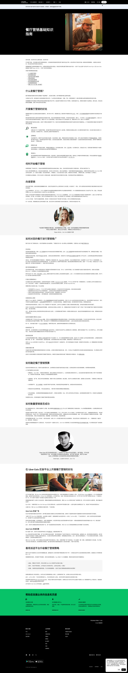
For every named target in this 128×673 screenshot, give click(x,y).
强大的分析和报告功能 (83, 422)
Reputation (62, 260)
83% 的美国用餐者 (48, 300)
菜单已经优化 (79, 171)
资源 (54, 2)
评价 (68, 147)
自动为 (50, 342)
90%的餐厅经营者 (90, 118)
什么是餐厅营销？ (32, 73)
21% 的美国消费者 (52, 319)
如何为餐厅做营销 (32, 79)
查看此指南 (81, 354)
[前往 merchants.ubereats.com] (24, 2)
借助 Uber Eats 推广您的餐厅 (35, 84)
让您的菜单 (42, 302)
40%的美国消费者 (83, 113)
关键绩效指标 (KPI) (57, 408)
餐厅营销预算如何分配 (33, 81)
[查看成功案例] (79, 599)
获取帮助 (93, 2)
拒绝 (119, 669)
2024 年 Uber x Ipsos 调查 (84, 494)
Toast (27, 190)
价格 (60, 2)
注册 (44, 584)
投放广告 (48, 330)
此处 (124, 664)
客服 (54, 6)
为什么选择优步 (33, 2)
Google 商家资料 (43, 323)
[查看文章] (26, 599)
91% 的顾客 (42, 251)
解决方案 (40, 2)
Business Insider (59, 281)
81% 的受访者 (44, 338)
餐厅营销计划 (85, 243)
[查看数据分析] (53, 599)
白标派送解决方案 (73, 255)
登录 (99, 2)
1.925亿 (73, 113)
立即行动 (104, 2)
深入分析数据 (39, 384)
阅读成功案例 (82, 602)
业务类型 (48, 2)
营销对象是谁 (31, 78)
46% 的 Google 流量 (40, 319)
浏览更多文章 (29, 602)
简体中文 (93, 654)
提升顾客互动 (51, 147)
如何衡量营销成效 (32, 83)
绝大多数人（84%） (42, 273)
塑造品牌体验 (94, 138)
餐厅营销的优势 (32, 75)
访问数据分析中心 (57, 602)
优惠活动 (50, 531)
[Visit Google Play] (30, 661)
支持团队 (35, 581)
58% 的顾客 (69, 251)
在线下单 (43, 255)
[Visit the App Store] (39, 661)
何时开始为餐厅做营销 (33, 76)
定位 (37, 139)
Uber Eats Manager (40, 579)
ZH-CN (87, 2)
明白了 (123, 669)
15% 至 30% (71, 157)
